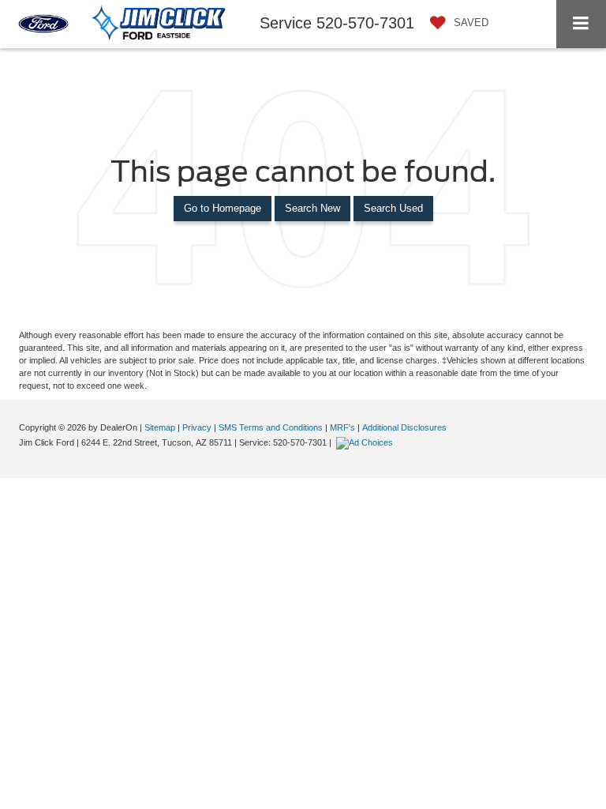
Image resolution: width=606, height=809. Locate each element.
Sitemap (159, 427)
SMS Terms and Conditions (271, 427)
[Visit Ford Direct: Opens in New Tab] (366, 442)
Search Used (393, 208)
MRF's (342, 427)
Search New (312, 208)
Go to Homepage (222, 208)
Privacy (196, 427)
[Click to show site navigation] (581, 24)
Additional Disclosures (404, 427)
